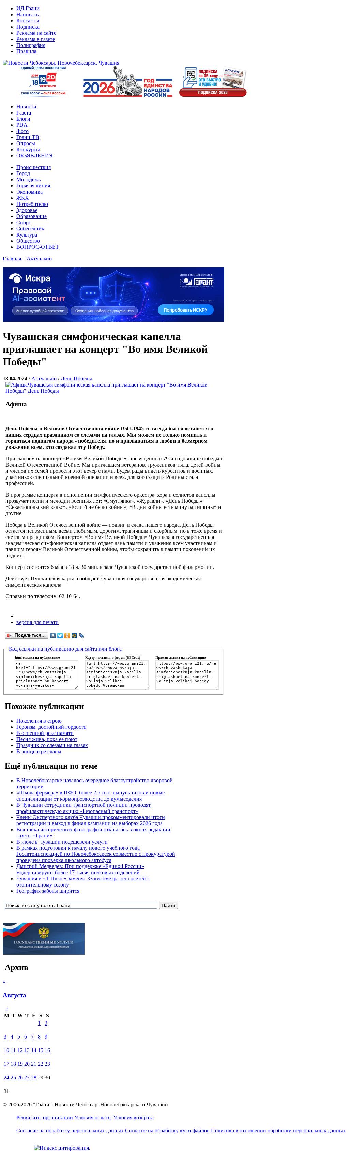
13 (27, 1050)
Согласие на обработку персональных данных (70, 1130)
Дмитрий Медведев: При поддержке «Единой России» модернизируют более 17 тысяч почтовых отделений (80, 869)
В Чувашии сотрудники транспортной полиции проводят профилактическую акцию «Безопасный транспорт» (83, 808)
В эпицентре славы (38, 751)
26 (20, 1077)
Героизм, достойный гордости (51, 727)
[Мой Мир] (74, 635)
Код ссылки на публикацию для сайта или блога (65, 649)
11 (13, 1050)
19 (20, 1064)
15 (40, 1050)
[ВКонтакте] (53, 635)
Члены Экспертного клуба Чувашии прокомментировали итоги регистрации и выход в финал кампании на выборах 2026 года (90, 820)
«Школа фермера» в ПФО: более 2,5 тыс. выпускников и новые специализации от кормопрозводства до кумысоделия (90, 796)
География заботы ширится (47, 891)
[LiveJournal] (81, 635)
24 (6, 1077)
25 (13, 1077)
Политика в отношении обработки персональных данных (278, 1130)
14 (33, 1050)
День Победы (76, 378)
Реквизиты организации (44, 1117)
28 (33, 1077)
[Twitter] (60, 635)
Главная (12, 258)
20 (27, 1064)
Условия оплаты (93, 1117)
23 (47, 1064)
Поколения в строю (39, 721)
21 (33, 1064)
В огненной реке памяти (45, 733)
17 (6, 1064)
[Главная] (61, 63)
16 (47, 1050)
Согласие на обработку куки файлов (167, 1130)
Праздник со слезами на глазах (52, 745)
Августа (14, 995)
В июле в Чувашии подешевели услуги (62, 842)
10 (6, 1050)
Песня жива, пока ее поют (46, 739)
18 (13, 1064)
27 (27, 1077)
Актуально (39, 258)
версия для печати (37, 622)
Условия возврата (133, 1117)
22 (40, 1064)
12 (20, 1050)
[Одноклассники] (67, 635)
